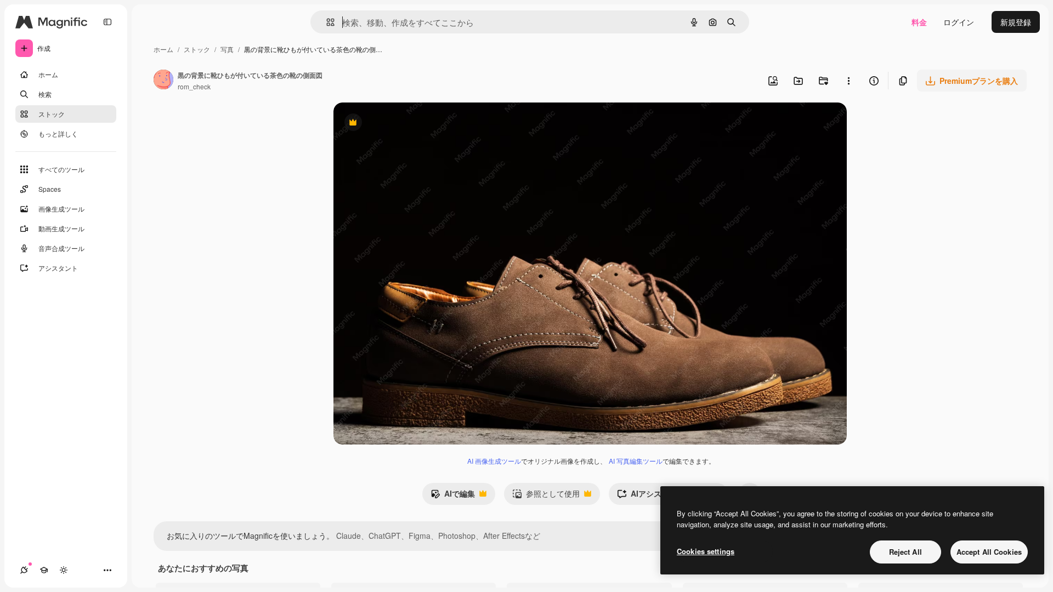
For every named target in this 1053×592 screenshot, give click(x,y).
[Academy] (44, 570)
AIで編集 (453, 496)
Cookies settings (705, 551)
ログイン (958, 21)
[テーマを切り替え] (63, 570)
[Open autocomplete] (326, 22)
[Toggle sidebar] (107, 22)
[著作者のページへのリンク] (163, 81)
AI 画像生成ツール (494, 460)
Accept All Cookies (989, 552)
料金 (919, 21)
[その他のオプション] (848, 81)
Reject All (905, 552)
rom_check (194, 86)
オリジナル (408, 123)
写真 (227, 49)
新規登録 (1015, 21)
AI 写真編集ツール (636, 460)
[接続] (24, 570)
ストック (197, 49)
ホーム (163, 49)
